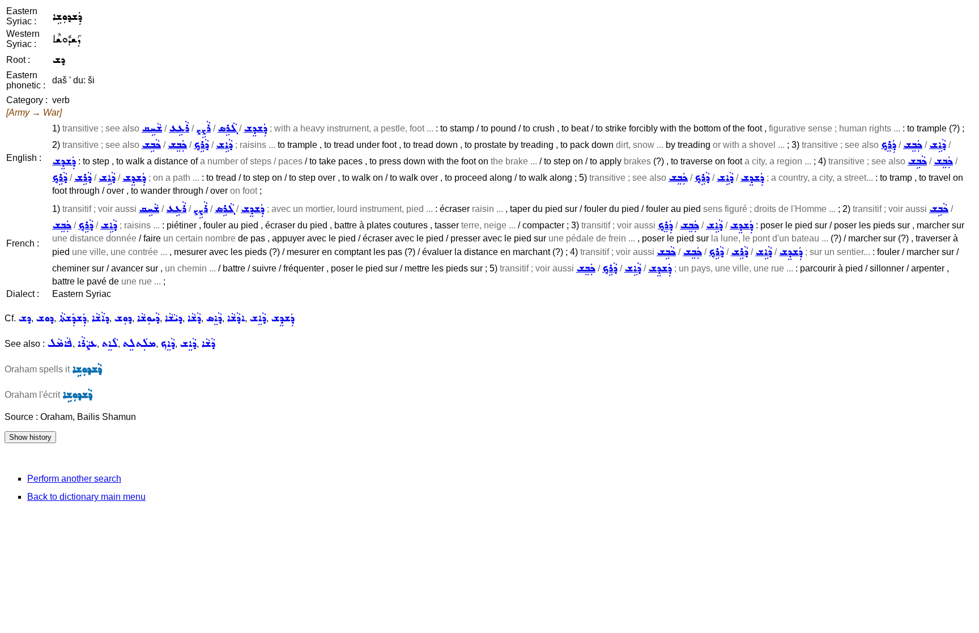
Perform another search (74, 478)
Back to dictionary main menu (86, 497)
